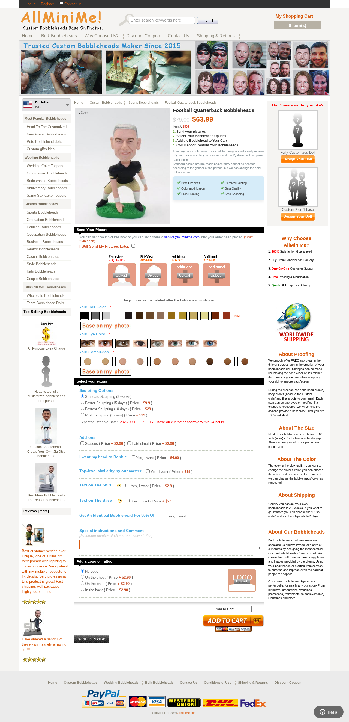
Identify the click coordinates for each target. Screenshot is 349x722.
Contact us (72, 4)
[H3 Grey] (106, 316)
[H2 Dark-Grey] (95, 316)
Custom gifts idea (41, 149)
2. (174, 136)
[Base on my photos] (105, 326)
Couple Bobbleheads (43, 279)
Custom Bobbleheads (41, 204)
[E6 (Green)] (175, 343)
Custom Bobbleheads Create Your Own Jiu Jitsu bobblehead (46, 451)
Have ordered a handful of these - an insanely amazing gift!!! (44, 644)
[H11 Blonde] (193, 316)
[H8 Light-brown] (161, 316)
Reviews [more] (36, 511)
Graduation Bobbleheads (46, 220)
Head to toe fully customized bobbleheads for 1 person (46, 396)
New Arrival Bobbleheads (46, 134)
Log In (30, 4)
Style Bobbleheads (41, 264)
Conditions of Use (217, 683)
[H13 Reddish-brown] (215, 316)
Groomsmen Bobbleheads (47, 173)
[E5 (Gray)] (157, 343)
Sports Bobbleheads (43, 212)
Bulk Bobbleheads (159, 683)
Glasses (105, 444)
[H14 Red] (226, 316)
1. (174, 132)
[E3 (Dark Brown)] (122, 343)
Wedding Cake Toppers (45, 166)
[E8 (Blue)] (210, 343)
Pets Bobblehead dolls (44, 142)
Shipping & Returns (253, 683)
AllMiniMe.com (186, 712)
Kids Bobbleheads (41, 271)
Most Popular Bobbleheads (45, 118)
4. (174, 145)
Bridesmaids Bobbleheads (47, 181)
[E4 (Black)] (140, 343)
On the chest (109, 577)
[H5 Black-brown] (128, 316)
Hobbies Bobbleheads (44, 227)
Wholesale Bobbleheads (46, 296)
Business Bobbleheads (45, 242)
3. (174, 141)
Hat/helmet (154, 444)
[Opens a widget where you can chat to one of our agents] (329, 712)
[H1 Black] (84, 316)
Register (47, 4)
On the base (108, 584)
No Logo (91, 571)
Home (78, 103)
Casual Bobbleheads (43, 257)
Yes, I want (158, 458)
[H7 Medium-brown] (150, 316)
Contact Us (188, 683)
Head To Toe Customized (47, 127)
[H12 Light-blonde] (204, 316)
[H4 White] (117, 316)
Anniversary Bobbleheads (47, 188)
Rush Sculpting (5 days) (116, 415)
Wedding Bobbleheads (42, 157)
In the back (107, 590)
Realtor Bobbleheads (43, 249)
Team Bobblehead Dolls (45, 303)
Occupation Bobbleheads (46, 234)
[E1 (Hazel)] (87, 343)
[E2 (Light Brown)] (105, 343)
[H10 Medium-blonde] (183, 316)
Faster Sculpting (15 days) (118, 403)
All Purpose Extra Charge (46, 348)
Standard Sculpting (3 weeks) (108, 397)
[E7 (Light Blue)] (192, 343)
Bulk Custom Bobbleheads (45, 287)
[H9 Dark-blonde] (172, 316)
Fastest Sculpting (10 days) (119, 409)
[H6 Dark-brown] (139, 316)
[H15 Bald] (237, 316)
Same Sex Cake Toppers (46, 195)
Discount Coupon (288, 683)
